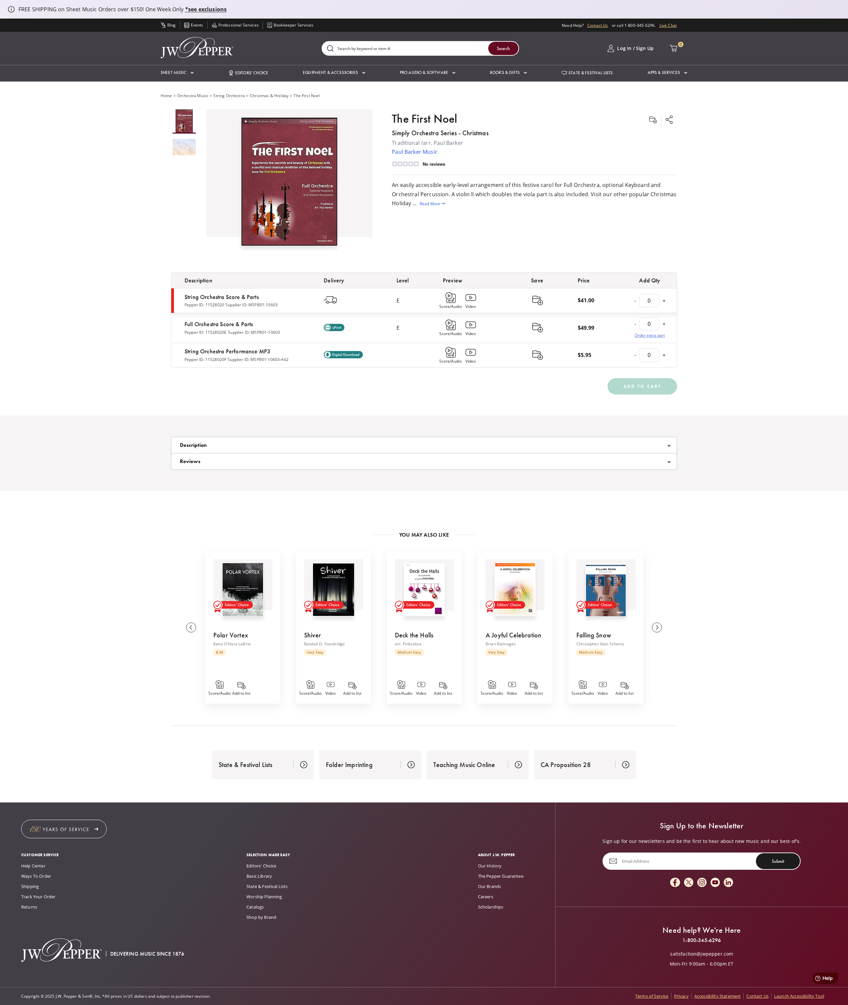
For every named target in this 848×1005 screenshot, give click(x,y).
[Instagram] (702, 883)
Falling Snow (593, 635)
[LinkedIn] (728, 883)
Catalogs (255, 907)
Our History (490, 866)
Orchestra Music (192, 95)
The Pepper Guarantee (500, 876)
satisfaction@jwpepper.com (701, 954)
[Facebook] (675, 883)
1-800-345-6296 (701, 940)
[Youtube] (715, 883)
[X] (688, 883)
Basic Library (259, 876)
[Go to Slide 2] (184, 147)
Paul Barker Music (415, 151)
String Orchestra (229, 95)
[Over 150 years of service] (64, 829)
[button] (177, 73)
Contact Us (597, 25)
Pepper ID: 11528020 (204, 304)
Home (166, 95)
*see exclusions (206, 9)
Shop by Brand (261, 917)
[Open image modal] (289, 184)
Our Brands (489, 886)
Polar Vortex (230, 635)
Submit (778, 861)
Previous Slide (191, 627)
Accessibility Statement (717, 996)
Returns (29, 907)
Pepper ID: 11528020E (206, 332)
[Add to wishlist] (653, 120)
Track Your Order (38, 897)
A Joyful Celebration (513, 635)
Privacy (681, 996)
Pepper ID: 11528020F (205, 359)
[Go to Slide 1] (184, 121)
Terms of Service (651, 996)
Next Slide (657, 627)
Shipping (30, 886)
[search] (330, 48)
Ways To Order (36, 876)
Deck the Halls (414, 635)
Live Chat (668, 25)
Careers (485, 897)
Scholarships (491, 907)
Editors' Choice (261, 866)
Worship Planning (264, 897)
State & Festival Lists (267, 886)
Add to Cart (642, 386)
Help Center (33, 866)
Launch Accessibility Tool (799, 996)
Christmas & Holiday (269, 95)
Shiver (312, 635)
